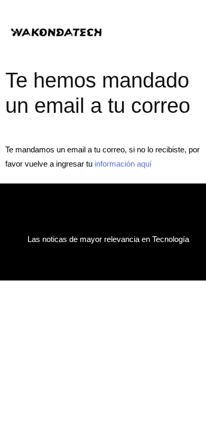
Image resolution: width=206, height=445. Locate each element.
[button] (159, 32)
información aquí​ (123, 163)
